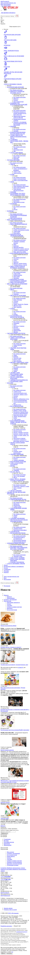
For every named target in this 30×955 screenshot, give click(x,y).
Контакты (9, 608)
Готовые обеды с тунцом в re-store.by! (11, 647)
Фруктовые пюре (18, 149)
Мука (14, 489)
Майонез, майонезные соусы (21, 399)
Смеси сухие (16, 171)
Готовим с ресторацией (10, 599)
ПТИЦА (12, 308)
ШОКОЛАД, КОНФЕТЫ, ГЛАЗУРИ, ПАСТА (17, 92)
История (6, 840)
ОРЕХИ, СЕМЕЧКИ (16, 490)
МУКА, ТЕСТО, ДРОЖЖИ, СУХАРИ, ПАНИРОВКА (18, 479)
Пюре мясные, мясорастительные (18, 189)
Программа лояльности (13, 602)
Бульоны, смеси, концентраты (17, 452)
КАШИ (12, 174)
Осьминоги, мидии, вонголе (21, 248)
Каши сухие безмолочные (20, 180)
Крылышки (16, 329)
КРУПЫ (12, 466)
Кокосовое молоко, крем (20, 415)
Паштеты (15, 262)
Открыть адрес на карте (10, 909)
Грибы (15, 418)
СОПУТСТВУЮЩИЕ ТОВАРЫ (16, 563)
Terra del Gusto (17, 358)
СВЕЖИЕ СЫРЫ (15, 372)
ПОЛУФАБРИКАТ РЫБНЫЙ (18, 281)
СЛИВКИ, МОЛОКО (16, 375)
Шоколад (15, 98)
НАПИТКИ (13, 203)
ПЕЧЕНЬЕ (13, 126)
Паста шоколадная (18, 101)
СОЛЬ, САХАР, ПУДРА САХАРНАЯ (16, 463)
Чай (14, 208)
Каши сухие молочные (19, 179)
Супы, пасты (16, 419)
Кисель (15, 209)
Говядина (16, 294)
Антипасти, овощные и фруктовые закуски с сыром (21, 440)
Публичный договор (12, 865)
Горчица (15, 396)
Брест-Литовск (17, 361)
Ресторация (7, 586)
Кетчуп (15, 397)
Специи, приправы (18, 460)
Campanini (16, 470)
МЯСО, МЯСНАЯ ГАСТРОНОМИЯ (17, 283)
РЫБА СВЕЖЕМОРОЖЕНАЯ (18, 224)
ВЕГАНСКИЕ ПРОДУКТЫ (17, 533)
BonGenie (16, 158)
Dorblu (15, 346)
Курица (15, 314)
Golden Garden (17, 506)
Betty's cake (16, 157)
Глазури (15, 100)
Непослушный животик (7, 750)
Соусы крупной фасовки (20, 400)
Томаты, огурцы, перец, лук (21, 435)
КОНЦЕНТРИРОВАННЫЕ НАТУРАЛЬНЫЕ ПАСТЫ (18, 133)
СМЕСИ (12, 164)
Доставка (6, 571)
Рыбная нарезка (17, 275)
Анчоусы (15, 259)
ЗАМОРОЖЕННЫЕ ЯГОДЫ (18, 499)
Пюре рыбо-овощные (19, 187)
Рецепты (6, 572)
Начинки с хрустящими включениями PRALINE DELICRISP (20, 123)
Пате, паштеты (17, 307)
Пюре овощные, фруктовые (21, 186)
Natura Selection (17, 345)
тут (12, 952)
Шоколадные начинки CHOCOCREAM (19, 117)
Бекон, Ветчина (17, 299)
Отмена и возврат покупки (14, 607)
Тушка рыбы (16, 231)
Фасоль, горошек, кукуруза (20, 432)
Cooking (15, 369)
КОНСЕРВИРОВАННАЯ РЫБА (19, 253)
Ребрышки (16, 323)
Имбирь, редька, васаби (19, 410)
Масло (15, 477)
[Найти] (17, 16)
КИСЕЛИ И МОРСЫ (16, 218)
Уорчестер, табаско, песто (20, 394)
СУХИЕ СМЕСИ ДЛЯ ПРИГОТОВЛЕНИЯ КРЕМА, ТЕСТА (18, 136)
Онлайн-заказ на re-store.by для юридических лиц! (14, 664)
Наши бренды (11, 856)
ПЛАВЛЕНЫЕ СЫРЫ (16, 381)
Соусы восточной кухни (20, 393)
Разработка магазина (6, 926)
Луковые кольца (17, 528)
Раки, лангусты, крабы (19, 251)
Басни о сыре (17, 359)
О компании (7, 569)
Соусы (15, 450)
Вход (2, 4)
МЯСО (12, 289)
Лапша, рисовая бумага (19, 416)
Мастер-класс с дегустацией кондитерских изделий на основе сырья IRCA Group (15, 781)
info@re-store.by (5, 1)
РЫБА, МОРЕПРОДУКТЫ (14, 219)
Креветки (16, 246)
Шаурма (15, 332)
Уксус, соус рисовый (19, 476)
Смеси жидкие (17, 173)
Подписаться (4, 833)
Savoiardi (15, 130)
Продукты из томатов (19, 438)
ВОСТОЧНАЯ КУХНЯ (16, 406)
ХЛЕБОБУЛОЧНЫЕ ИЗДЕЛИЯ (15, 543)
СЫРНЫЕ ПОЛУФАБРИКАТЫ (19, 380)
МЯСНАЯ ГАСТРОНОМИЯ (18, 295)
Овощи (15, 515)
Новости (6, 595)
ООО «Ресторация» (13, 913)
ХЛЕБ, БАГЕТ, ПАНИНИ (17, 557)
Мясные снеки (17, 305)
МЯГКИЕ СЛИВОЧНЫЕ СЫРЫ (19, 362)
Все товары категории (16, 90)
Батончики (16, 200)
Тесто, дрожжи (17, 487)
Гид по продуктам (12, 609)
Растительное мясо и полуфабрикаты (19, 538)
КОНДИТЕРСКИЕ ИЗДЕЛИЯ (15, 87)
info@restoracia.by (5, 895)
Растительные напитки (19, 540)
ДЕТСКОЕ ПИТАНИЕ (13, 160)
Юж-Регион (16, 505)
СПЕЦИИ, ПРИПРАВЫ (17, 454)
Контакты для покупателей (14, 863)
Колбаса (15, 302)
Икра (14, 244)
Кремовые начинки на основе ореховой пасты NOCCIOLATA (19, 113)
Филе (14, 324)
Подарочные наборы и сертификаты (14, 566)
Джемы (15, 148)
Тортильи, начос (17, 556)
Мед (14, 151)
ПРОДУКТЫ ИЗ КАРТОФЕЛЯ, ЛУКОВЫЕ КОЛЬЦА (19, 520)
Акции (6, 565)
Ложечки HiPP (5, 818)
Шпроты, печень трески (20, 263)
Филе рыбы (16, 232)
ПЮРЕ (12, 181)
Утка (14, 313)
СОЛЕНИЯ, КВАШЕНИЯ (17, 518)
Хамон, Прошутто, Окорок (20, 304)
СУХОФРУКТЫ (14, 531)
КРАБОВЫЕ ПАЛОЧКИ (17, 279)
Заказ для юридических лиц (8, 2)
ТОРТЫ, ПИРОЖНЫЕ (16, 152)
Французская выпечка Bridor (8, 625)
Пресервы (16, 278)
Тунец (15, 260)
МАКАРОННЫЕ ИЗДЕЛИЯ (18, 461)
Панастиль (16, 503)
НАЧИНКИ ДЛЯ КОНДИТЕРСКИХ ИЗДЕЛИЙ (18, 103)
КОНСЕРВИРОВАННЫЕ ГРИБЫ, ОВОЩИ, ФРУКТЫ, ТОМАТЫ (18, 422)
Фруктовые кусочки (18, 202)
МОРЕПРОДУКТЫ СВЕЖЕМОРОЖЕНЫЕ (16, 235)
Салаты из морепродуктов (20, 250)
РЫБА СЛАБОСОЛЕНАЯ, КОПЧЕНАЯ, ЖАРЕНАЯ (17, 267)
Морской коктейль (18, 247)
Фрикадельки (17, 330)
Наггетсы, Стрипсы (18, 326)
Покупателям (7, 601)
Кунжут (15, 458)
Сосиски (15, 301)
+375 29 (5, 5)
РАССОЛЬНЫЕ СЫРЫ (16, 374)
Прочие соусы (17, 404)
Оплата (6, 568)
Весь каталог (10, 852)
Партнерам (7, 843)
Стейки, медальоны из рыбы (21, 230)
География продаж (9, 842)
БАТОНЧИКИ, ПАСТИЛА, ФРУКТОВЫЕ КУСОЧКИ (17, 194)
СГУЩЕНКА (14, 139)
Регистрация (7, 4)
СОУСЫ (12, 387)
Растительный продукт (19, 541)
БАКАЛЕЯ (10, 383)
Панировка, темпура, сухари (21, 486)
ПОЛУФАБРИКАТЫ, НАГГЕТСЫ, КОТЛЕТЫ (17, 316)
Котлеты (15, 327)
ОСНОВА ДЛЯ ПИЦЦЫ (17, 562)
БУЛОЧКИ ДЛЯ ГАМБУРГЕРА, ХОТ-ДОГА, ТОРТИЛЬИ (19, 548)
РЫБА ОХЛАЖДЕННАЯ (17, 282)
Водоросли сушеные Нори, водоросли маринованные (20, 412)
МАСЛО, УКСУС (15, 471)
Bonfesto (15, 356)
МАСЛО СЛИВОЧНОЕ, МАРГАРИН (17, 377)
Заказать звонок (8, 908)
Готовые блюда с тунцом (20, 265)
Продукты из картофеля (19, 530)
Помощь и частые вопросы (14, 862)
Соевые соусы (17, 391)
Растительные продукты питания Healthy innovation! (15, 730)
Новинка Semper (5, 802)
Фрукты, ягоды (17, 431)
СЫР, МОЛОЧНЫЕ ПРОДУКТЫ (16, 333)
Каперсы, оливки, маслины (20, 434)
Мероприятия (10, 598)
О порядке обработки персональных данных (13, 868)
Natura (15, 355)
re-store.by (20, 667)
